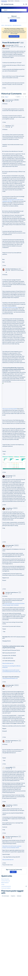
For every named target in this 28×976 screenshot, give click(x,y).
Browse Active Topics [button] (14, 36)
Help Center (11, 1)
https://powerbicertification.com (10, 678)
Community (4, 1)
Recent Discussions (5, 879)
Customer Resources (5, 880)
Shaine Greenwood (9, 100)
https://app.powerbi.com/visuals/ (10, 307)
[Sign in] (26, 4)
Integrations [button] (13, 895)
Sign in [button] (13, 20)
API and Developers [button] (5, 895)
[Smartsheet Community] (8, 4)
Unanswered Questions (14, 886)
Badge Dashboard (5, 882)
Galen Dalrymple (8, 475)
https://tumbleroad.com (8, 663)
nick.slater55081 (8, 767)
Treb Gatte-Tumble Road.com (11, 269)
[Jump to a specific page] (26, 97)
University (17, 1)
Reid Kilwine (8, 125)
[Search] (24, 4)
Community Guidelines (6, 888)
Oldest (6, 97)
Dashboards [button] (19, 895)
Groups (2, 884)
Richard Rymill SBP (9, 45)
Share (4, 88)
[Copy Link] (24, 46)
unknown (21, 46)
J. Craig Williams (8, 508)
